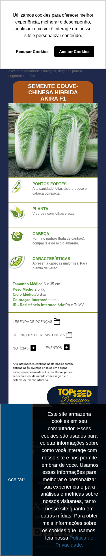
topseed (72, 396)
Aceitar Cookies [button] (74, 51)
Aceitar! (16, 479)
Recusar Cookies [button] (32, 51)
